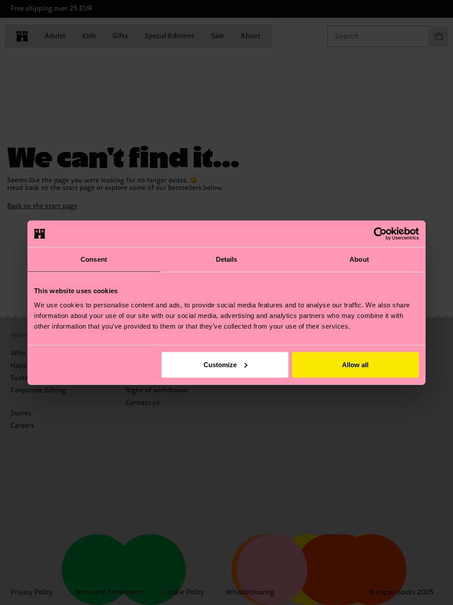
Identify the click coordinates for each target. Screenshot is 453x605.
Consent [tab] (94, 259)
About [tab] (359, 259)
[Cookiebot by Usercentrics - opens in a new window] (380, 233)
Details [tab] (227, 259)
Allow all (355, 364)
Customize (220, 364)
